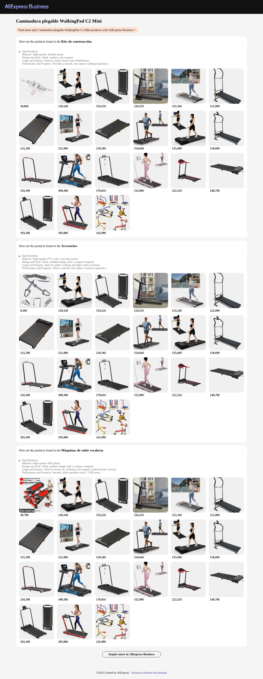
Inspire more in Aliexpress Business (132, 654)
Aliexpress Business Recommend (149, 672)
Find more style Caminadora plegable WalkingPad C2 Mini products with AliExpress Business (75, 30)
